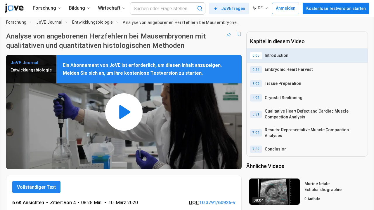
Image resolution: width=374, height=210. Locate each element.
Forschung (16, 22)
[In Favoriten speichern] (239, 34)
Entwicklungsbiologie (92, 22)
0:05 (255, 55)
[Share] (228, 34)
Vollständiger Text (36, 187)
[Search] (200, 8)
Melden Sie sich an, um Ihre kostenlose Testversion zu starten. (133, 73)
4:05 (255, 98)
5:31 (255, 114)
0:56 (255, 70)
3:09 (255, 84)
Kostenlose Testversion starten (336, 8)
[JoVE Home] (14, 8)
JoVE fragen (233, 8)
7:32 (255, 149)
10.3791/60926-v (217, 202)
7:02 (255, 133)
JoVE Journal (49, 22)
